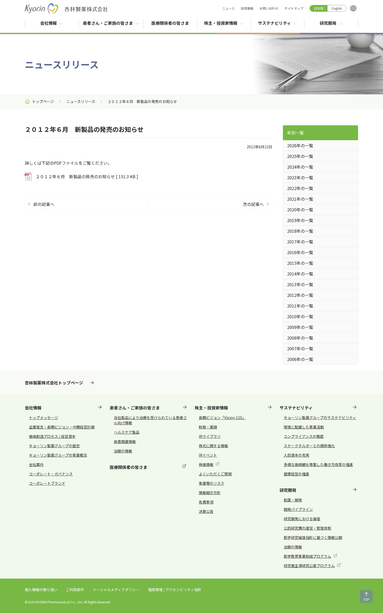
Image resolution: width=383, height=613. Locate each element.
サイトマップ (294, 8)
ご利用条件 (75, 589)
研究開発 (328, 23)
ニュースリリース (80, 101)
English (337, 8)
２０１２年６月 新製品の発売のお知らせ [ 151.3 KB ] (87, 176)
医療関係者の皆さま (174, 23)
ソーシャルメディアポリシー (116, 589)
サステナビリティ (274, 23)
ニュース (228, 8)
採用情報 (247, 8)
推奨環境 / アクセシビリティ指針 (174, 589)
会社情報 (48, 23)
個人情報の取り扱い (41, 589)
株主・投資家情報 (220, 23)
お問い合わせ (269, 8)
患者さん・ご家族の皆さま (108, 23)
